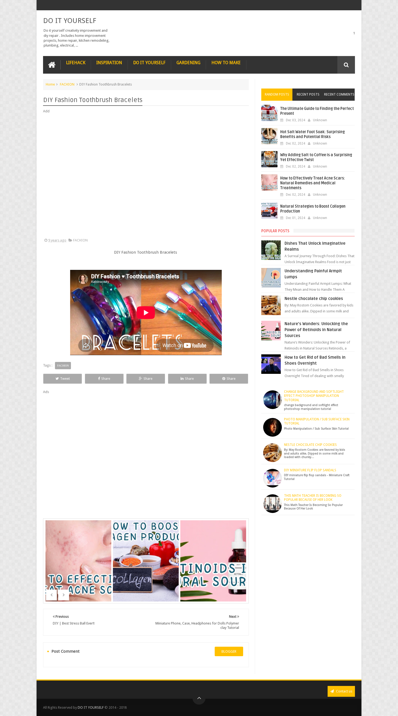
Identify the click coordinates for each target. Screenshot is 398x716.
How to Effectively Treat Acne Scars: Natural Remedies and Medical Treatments (312, 183)
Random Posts (277, 94)
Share (105, 379)
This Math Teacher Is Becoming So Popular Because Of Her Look (312, 498)
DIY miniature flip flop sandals (310, 470)
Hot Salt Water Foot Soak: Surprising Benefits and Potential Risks (312, 134)
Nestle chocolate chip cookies (314, 298)
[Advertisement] (146, 176)
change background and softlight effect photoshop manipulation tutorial (314, 396)
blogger (228, 651)
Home (50, 84)
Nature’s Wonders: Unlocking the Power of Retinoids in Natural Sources (316, 329)
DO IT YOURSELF (69, 21)
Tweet (65, 379)
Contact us (343, 691)
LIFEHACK (75, 62)
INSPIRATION (109, 62)
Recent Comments (339, 94)
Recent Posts (308, 94)
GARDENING (188, 62)
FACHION (67, 84)
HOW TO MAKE (226, 62)
